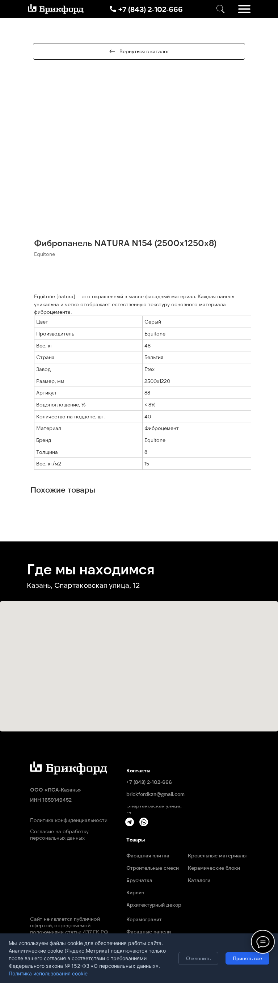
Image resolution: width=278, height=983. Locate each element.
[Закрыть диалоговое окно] (266, 11)
